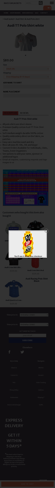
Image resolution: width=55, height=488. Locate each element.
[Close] (46, 231)
